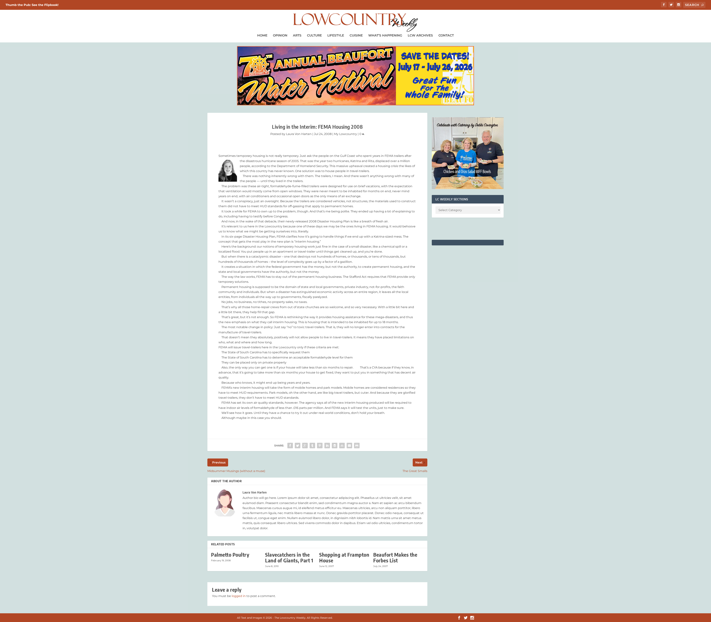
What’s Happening (385, 35)
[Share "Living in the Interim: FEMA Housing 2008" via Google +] (305, 445)
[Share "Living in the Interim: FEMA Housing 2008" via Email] (349, 445)
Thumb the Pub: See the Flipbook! (32, 5)
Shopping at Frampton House (344, 557)
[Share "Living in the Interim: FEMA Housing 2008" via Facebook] (290, 445)
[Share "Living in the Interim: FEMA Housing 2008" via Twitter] (297, 445)
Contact (446, 35)
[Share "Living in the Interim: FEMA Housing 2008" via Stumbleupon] (342, 445)
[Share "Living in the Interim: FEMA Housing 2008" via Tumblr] (312, 445)
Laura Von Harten (299, 134)
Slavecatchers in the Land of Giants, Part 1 (289, 557)
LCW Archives (420, 35)
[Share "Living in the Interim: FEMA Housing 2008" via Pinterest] (319, 445)
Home (262, 35)
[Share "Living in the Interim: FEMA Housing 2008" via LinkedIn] (327, 445)
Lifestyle (335, 35)
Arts (297, 35)
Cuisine (356, 35)
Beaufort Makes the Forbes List (395, 557)
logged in (239, 596)
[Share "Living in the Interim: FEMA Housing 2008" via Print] (356, 445)
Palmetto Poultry (230, 555)
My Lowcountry (345, 134)
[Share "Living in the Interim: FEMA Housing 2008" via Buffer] (334, 445)
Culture (314, 35)
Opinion (280, 35)
